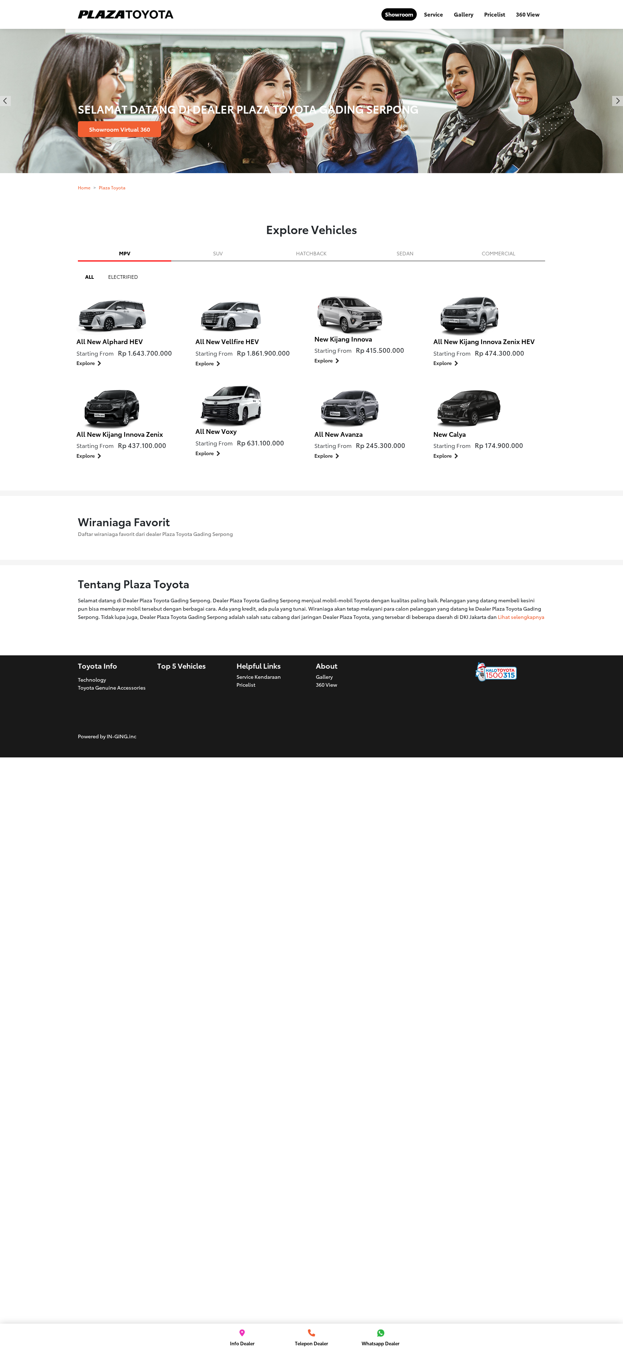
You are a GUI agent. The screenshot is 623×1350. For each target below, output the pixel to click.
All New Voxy (216, 431)
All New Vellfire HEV (227, 341)
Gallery (463, 14)
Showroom (399, 14)
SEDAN (405, 253)
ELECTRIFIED (123, 276)
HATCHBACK (311, 253)
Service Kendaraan (259, 676)
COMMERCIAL (498, 253)
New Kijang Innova (343, 338)
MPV (124, 253)
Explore (85, 362)
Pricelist (494, 14)
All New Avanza (338, 434)
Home (84, 187)
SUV (218, 253)
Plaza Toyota (112, 187)
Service (433, 14)
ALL (89, 276)
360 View (528, 14)
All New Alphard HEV (109, 341)
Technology (92, 679)
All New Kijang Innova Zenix (119, 434)
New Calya (449, 434)
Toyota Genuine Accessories (112, 687)
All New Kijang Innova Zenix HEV (484, 341)
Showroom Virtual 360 (119, 129)
